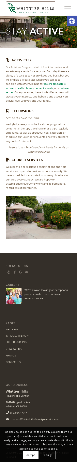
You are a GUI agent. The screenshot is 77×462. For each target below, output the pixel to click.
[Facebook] (15, 272)
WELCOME (12, 329)
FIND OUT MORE (33, 298)
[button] (72, 21)
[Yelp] (9, 272)
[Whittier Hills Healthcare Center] (32, 8)
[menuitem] (65, 8)
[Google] (20, 272)
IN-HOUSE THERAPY (17, 335)
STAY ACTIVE (14, 349)
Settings (48, 455)
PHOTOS (11, 355)
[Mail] (26, 272)
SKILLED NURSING (16, 342)
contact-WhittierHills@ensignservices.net (35, 419)
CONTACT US (13, 362)
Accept (30, 455)
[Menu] (65, 8)
